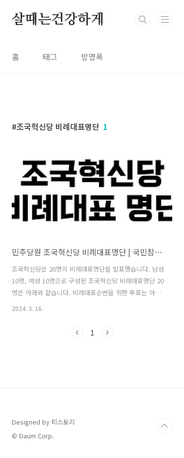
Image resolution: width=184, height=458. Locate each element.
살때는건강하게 (58, 20)
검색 (142, 19)
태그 (50, 56)
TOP (164, 426)
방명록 (92, 56)
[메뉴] (165, 19)
